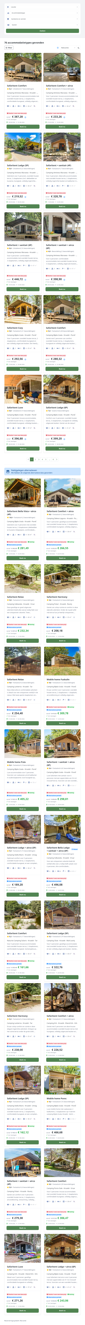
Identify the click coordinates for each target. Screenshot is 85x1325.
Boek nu (23, 127)
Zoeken (42, 31)
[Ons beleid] (58, 48)
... (49, 459)
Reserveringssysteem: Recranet (15, 1321)
